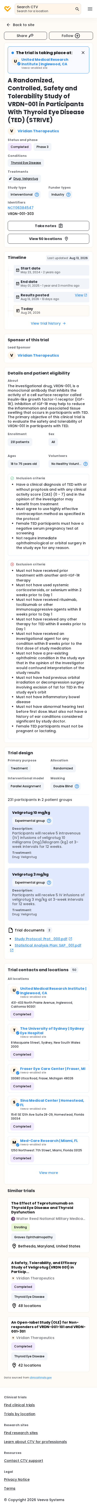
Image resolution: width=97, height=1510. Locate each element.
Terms (9, 1488)
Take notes (45, 225)
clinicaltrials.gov (40, 1377)
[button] (26, 163)
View (79, 295)
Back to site (23, 24)
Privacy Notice (17, 1479)
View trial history (46, 323)
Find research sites (21, 1432)
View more (48, 1172)
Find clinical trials (19, 1405)
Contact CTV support (23, 1460)
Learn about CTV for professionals (35, 1441)
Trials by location (19, 1413)
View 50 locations (45, 238)
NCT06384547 (21, 208)
